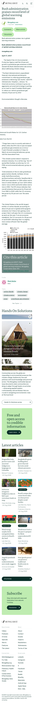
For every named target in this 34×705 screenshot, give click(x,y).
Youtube (20, 663)
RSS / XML (21, 689)
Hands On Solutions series (13, 402)
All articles (8, 579)
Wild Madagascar (8, 657)
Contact (20, 634)
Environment (22, 295)
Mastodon (21, 680)
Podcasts (5, 634)
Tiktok (20, 671)
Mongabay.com (13, 22)
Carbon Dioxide (9, 291)
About (20, 631)
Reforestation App (8, 666)
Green (6, 299)
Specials (5, 640)
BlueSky (21, 677)
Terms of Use (22, 648)
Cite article (8, 34)
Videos (4, 631)
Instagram (21, 660)
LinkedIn (21, 657)
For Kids (4, 660)
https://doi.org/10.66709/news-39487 (16, 271)
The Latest (5, 648)
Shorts (4, 642)
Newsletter (13, 607)
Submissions (22, 645)
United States (18, 24)
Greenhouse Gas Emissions (20, 299)
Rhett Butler (12, 281)
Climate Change (22, 291)
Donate (20, 637)
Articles (4, 637)
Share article (20, 29)
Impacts (21, 640)
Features (5, 645)
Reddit (20, 674)
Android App (22, 683)
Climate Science (9, 295)
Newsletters (22, 642)
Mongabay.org (7, 663)
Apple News (22, 686)
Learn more (13, 432)
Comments (7, 29)
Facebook (21, 668)
